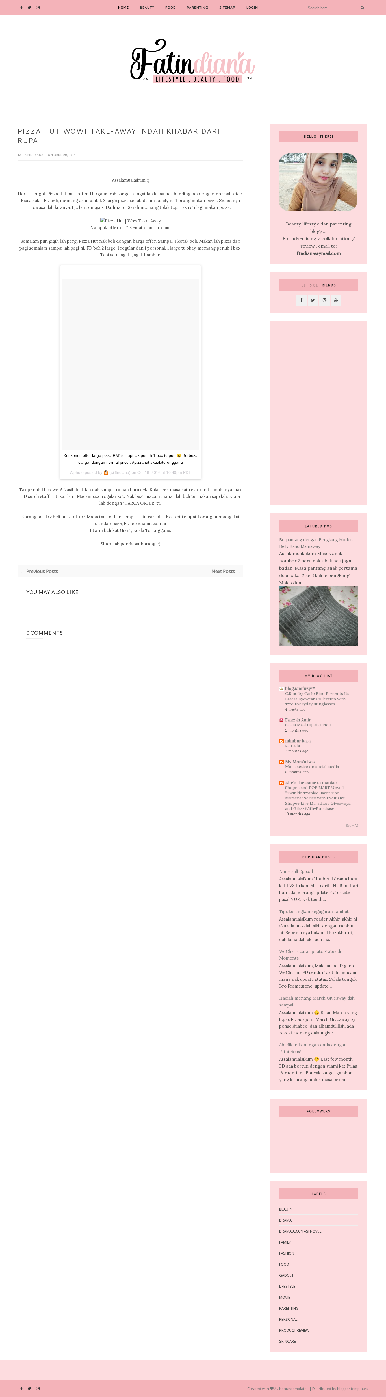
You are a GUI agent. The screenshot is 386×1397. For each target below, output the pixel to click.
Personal (288, 1319)
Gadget (286, 1275)
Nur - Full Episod (296, 871)
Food (170, 7)
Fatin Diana (33, 155)
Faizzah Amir (298, 720)
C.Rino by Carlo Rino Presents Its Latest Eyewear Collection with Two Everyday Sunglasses (317, 698)
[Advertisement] (318, 413)
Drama (285, 1220)
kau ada (292, 745)
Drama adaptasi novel (300, 1231)
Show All (352, 825)
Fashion (286, 1253)
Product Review (294, 1330)
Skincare (287, 1341)
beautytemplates (294, 1388)
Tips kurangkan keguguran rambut (314, 911)
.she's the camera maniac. (311, 782)
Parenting (197, 7)
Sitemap (227, 7)
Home (123, 7)
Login (252, 7)
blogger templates (352, 1388)
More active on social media (312, 766)
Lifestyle (287, 1286)
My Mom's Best (300, 761)
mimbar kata (298, 740)
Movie (284, 1297)
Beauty (147, 7)
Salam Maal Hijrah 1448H (308, 724)
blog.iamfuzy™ (300, 688)
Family (285, 1242)
